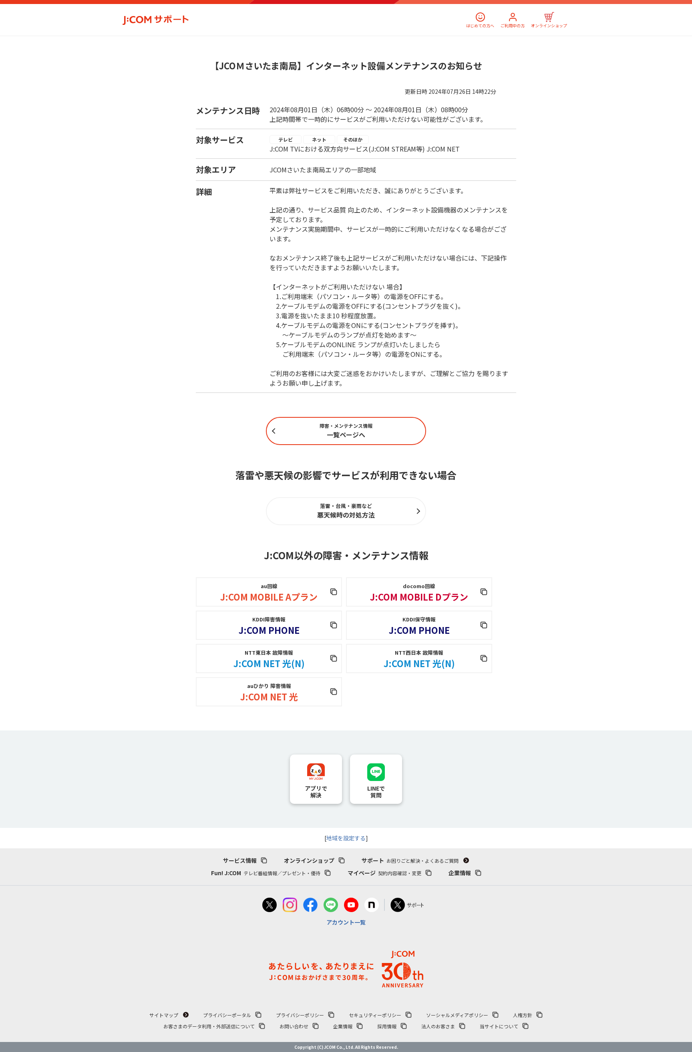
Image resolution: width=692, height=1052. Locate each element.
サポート (410, 860)
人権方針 (522, 1015)
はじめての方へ (480, 25)
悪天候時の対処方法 (346, 511)
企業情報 (460, 873)
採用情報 (386, 1026)
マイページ (384, 873)
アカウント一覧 (346, 922)
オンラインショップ (549, 25)
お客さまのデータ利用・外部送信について (209, 1026)
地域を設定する (346, 838)
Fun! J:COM (265, 873)
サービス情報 (240, 860)
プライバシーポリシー (300, 1015)
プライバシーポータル (227, 1015)
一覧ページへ (346, 430)
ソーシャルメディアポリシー (457, 1015)
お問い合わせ (294, 1026)
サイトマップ (163, 1015)
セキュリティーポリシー (375, 1015)
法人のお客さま (438, 1026)
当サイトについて (499, 1026)
